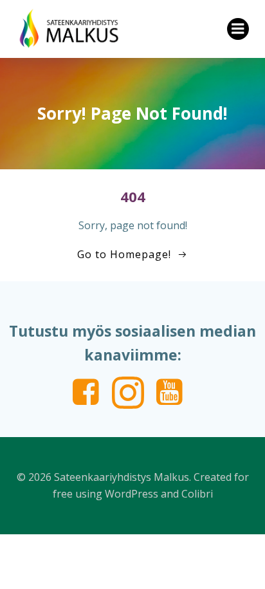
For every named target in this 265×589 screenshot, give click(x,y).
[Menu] (238, 29)
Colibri (197, 494)
